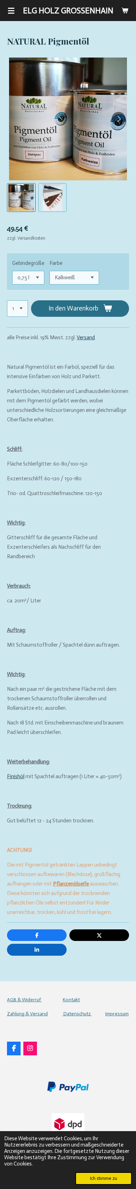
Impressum (117, 1014)
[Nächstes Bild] (119, 119)
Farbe (56, 263)
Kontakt (71, 1000)
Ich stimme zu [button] (103, 1178)
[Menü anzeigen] (11, 11)
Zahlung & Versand (27, 1014)
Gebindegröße (28, 263)
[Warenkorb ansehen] (125, 11)
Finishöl (15, 776)
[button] (21, 197)
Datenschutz (77, 1014)
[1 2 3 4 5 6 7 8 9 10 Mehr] (17, 308)
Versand (86, 337)
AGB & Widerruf (24, 1000)
